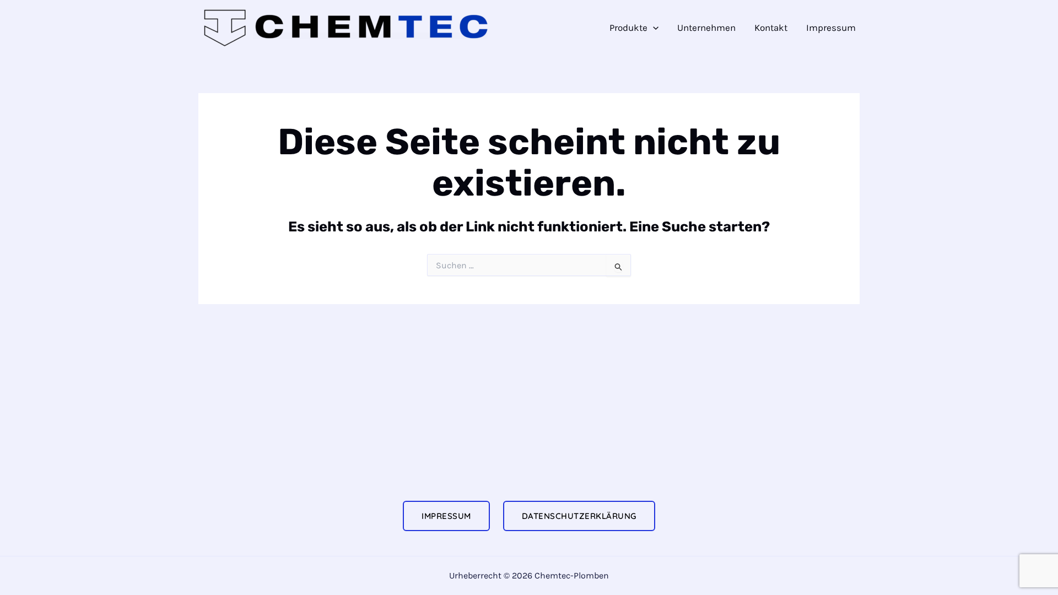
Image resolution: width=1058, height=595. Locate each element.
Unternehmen (706, 27)
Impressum (831, 27)
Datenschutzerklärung (579, 516)
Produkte (628, 27)
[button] (652, 27)
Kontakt (770, 27)
